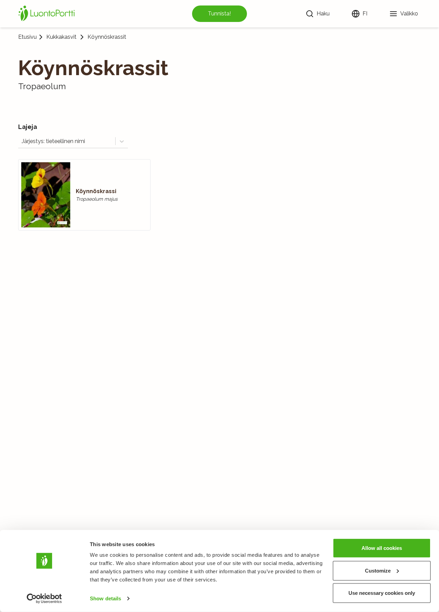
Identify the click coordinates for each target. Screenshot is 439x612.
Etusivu (27, 37)
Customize (378, 570)
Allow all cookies (381, 548)
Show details (105, 598)
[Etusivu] (47, 13)
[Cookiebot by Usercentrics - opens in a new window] (44, 598)
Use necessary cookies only (381, 593)
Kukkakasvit (61, 37)
